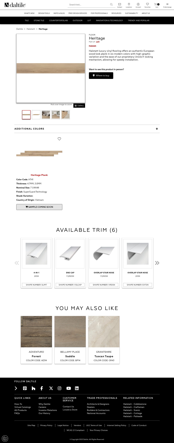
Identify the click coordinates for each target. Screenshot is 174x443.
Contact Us (68, 406)
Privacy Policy (46, 425)
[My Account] (138, 5)
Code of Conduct (138, 425)
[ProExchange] (167, 5)
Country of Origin (25, 200)
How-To (18, 404)
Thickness (21, 183)
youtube (68, 388)
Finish (19, 192)
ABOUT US (146, 13)
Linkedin (77, 388)
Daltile (19, 29)
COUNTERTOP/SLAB (58, 20)
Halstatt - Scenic (131, 410)
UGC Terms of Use (94, 425)
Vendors (77, 425)
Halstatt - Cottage (132, 413)
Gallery (80, 105)
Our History (44, 413)
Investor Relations (48, 410)
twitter (51, 388)
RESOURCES (116, 13)
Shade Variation (24, 196)
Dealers (91, 407)
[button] (111, 4)
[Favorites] (147, 5)
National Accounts (96, 413)
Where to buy (102, 75)
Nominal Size (22, 187)
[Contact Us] (119, 5)
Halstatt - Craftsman (133, 407)
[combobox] (88, 4)
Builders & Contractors (98, 410)
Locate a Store (70, 409)
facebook (42, 388)
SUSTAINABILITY (131, 13)
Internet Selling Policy (116, 425)
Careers (42, 407)
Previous (16, 262)
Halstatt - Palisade (132, 416)
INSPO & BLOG (59, 13)
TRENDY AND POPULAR (138, 20)
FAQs (17, 413)
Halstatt (31, 29)
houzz (34, 388)
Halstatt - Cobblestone (134, 404)
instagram (60, 388)
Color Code (21, 179)
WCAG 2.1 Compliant (75, 430)
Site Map (31, 425)
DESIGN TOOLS (44, 13)
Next (157, 262)
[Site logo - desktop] (8, 5)
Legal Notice (63, 425)
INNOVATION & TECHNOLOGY (109, 20)
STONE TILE (39, 20)
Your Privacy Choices (99, 430)
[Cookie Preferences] (5, 438)
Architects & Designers (98, 404)
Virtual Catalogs (22, 407)
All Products (20, 410)
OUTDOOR (77, 20)
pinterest (25, 388)
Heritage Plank (39, 175)
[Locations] (129, 5)
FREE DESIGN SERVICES (78, 13)
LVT (89, 20)
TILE (27, 20)
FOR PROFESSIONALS (99, 13)
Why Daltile (44, 404)
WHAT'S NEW (29, 13)
